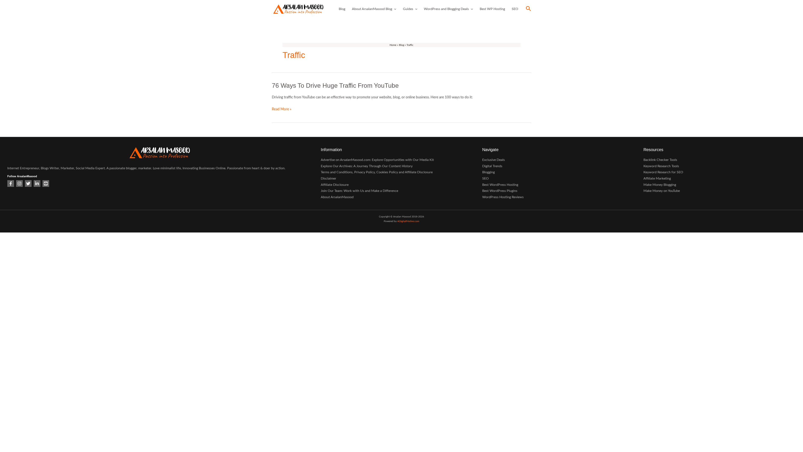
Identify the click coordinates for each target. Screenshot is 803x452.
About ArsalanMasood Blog (372, 9)
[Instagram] (19, 183)
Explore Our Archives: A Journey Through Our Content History (367, 166)
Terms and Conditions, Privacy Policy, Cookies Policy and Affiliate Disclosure (377, 172)
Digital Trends (492, 166)
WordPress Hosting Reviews (503, 197)
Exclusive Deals (493, 160)
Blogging (488, 172)
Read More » (281, 109)
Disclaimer (328, 178)
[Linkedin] (37, 183)
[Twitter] (28, 183)
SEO (515, 9)
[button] (394, 9)
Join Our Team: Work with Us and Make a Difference (359, 191)
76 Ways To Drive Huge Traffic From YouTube (335, 85)
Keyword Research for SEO (663, 172)
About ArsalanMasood (337, 197)
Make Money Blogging (659, 184)
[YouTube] (45, 183)
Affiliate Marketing (657, 178)
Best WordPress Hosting (500, 184)
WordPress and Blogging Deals (446, 9)
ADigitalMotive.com (408, 221)
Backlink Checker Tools (660, 160)
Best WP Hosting (492, 9)
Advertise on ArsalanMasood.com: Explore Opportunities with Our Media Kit (377, 160)
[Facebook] (10, 183)
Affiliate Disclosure (335, 184)
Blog (342, 9)
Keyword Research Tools (661, 166)
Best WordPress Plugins (499, 191)
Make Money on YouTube (661, 191)
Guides (408, 9)
